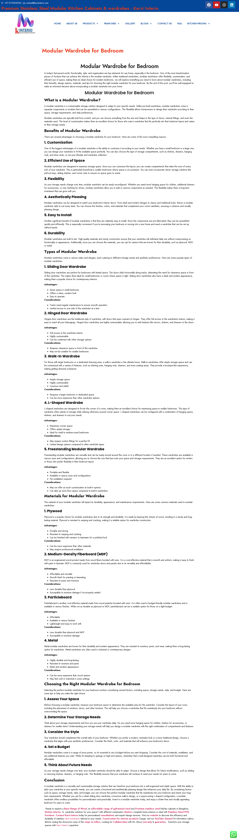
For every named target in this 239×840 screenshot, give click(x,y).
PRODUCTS (89, 23)
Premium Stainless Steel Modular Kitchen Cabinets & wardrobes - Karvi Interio (79, 8)
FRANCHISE (110, 23)
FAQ (179, 23)
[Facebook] (208, 4)
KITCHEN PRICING (196, 23)
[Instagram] (224, 4)
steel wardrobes (72, 818)
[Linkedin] (231, 4)
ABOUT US (71, 23)
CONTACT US (165, 23)
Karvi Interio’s (62, 825)
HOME (57, 23)
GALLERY (130, 23)
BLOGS (144, 23)
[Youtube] (216, 4)
